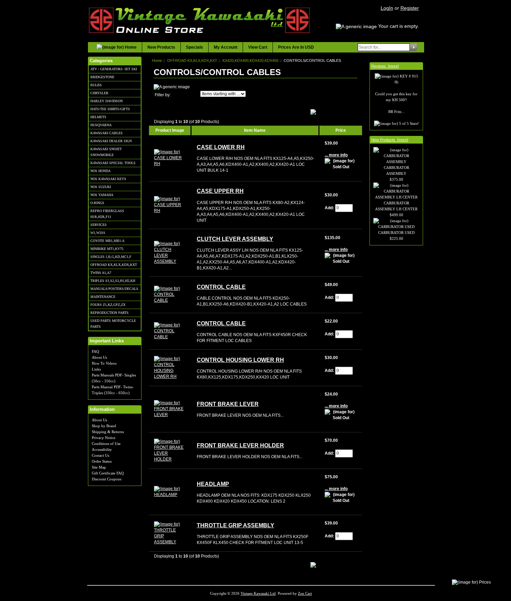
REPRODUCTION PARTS (109, 313)
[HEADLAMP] (170, 491)
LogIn (387, 8)
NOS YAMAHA (101, 195)
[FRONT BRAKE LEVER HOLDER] (170, 450)
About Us (99, 357)
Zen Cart (305, 593)
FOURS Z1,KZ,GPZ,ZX (107, 305)
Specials (194, 47)
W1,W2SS (97, 233)
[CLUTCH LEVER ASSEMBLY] (170, 252)
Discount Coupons (106, 479)
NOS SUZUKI (100, 187)
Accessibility (102, 449)
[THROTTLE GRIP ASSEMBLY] (170, 532)
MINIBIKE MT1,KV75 (106, 249)
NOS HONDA (100, 171)
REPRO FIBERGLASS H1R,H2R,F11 (107, 214)
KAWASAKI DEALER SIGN (111, 141)
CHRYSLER (99, 93)
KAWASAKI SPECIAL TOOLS (113, 163)
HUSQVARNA (101, 125)
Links (96, 369)
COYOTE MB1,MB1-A (107, 241)
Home (157, 60)
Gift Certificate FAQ (108, 473)
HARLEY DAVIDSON (106, 101)
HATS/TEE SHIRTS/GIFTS (110, 109)
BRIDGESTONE (102, 77)
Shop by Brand (104, 426)
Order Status (102, 461)
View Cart (257, 47)
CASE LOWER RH (221, 147)
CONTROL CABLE (221, 287)
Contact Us (100, 455)
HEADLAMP (213, 484)
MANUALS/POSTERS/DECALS (114, 289)
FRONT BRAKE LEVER (228, 404)
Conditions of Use (106, 443)
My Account (225, 47)
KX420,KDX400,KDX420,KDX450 (250, 60)
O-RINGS (97, 203)
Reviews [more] (385, 66)
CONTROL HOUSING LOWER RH (240, 360)
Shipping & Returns (108, 432)
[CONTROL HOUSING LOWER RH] (170, 367)
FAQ (95, 351)
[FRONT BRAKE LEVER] (170, 408)
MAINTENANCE (102, 297)
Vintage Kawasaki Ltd (258, 593)
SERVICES (98, 225)
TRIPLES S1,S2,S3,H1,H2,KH (112, 281)
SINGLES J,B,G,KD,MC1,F (110, 257)
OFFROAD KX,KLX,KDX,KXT (113, 265)
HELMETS (98, 117)
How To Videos (104, 363)
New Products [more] (389, 140)
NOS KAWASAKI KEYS (108, 179)
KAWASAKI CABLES (106, 133)
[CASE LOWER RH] (170, 157)
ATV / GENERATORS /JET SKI (113, 69)
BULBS (96, 85)
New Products (161, 47)
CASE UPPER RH (220, 191)
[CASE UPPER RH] (170, 204)
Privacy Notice (103, 438)
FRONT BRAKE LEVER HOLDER (240, 445)
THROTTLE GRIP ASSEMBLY (235, 525)
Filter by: (163, 94)
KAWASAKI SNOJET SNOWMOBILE (106, 152)
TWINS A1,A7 (100, 273)
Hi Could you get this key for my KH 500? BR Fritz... (396, 97)
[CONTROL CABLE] (170, 294)
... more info (336, 155)
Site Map (99, 467)
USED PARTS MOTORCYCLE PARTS (113, 323)
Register (409, 8)
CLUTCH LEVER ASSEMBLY (235, 239)
